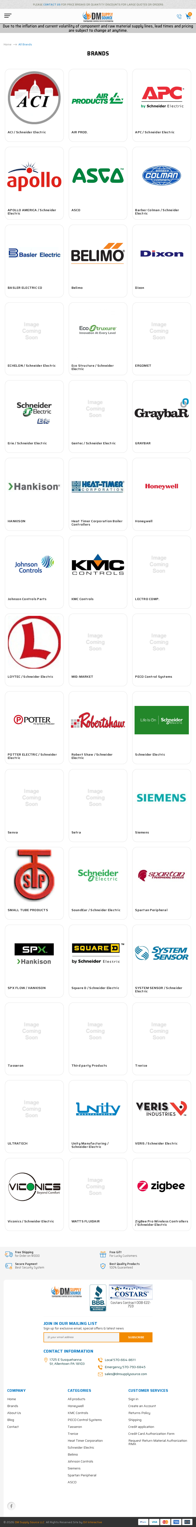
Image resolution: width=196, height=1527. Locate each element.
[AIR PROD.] (98, 97)
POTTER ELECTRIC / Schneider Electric (32, 756)
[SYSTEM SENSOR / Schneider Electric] (161, 953)
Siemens (142, 832)
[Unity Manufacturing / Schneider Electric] (98, 1109)
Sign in (133, 1399)
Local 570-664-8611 (120, 1359)
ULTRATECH (17, 1143)
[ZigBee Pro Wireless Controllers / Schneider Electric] (161, 1187)
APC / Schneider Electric (154, 132)
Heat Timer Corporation (85, 1440)
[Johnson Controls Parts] (34, 564)
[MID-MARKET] (98, 642)
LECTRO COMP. (147, 599)
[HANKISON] (34, 486)
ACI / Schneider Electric (27, 132)
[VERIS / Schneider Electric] (161, 1109)
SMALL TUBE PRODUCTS (28, 910)
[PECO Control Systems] (161, 642)
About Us (14, 1412)
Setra (76, 832)
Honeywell (143, 521)
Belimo (77, 287)
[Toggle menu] (6, 15)
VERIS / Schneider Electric (156, 1143)
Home (11, 1399)
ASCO (76, 210)
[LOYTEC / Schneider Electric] (34, 642)
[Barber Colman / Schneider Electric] (161, 175)
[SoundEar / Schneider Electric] (98, 875)
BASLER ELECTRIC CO (25, 287)
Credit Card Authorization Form (151, 1433)
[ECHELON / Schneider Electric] (34, 331)
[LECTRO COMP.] (161, 564)
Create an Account (142, 1406)
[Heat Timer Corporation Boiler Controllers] (98, 486)
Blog (10, 1419)
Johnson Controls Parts (27, 599)
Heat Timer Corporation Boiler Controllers (97, 522)
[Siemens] (161, 798)
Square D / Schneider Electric (95, 987)
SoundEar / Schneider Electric (95, 910)
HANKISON (16, 521)
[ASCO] (98, 175)
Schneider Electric (150, 754)
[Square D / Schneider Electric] (98, 953)
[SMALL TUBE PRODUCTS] (34, 875)
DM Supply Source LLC (29, 1522)
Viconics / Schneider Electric (31, 1221)
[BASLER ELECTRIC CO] (34, 253)
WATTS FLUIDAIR (85, 1221)
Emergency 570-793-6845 (125, 1366)
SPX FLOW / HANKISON (27, 987)
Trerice (141, 1065)
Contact (13, 1426)
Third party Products (89, 1065)
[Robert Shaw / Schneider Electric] (98, 720)
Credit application (141, 1426)
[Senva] (34, 798)
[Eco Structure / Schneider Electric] (98, 331)
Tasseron (15, 1065)
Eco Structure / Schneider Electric (92, 367)
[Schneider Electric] (161, 720)
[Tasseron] (34, 1031)
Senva (13, 832)
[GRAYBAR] (161, 409)
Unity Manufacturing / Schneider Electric (90, 1145)
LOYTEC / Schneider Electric (30, 676)
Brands (12, 1406)
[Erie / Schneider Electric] (34, 409)
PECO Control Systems (153, 676)
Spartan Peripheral (151, 910)
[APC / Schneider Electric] (161, 97)
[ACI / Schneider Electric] (34, 97)
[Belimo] (98, 253)
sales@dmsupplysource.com (125, 1373)
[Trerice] (161, 1031)
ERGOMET (143, 365)
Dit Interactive (92, 1522)
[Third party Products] (98, 1031)
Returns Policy (139, 1412)
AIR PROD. (79, 132)
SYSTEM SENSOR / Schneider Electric (158, 989)
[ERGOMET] (161, 331)
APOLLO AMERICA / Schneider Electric (32, 211)
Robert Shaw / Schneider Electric (92, 756)
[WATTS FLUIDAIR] (98, 1187)
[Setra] (98, 798)
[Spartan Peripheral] (161, 875)
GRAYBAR (143, 443)
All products (76, 1399)
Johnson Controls (80, 1461)
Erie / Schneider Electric (27, 443)
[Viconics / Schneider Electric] (34, 1187)
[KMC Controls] (98, 564)
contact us (51, 5)
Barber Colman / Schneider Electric (157, 211)
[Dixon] (161, 253)
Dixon (139, 287)
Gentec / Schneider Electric (93, 443)
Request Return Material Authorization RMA (157, 1442)
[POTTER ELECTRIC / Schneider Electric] (34, 720)
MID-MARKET (82, 676)
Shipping (135, 1419)
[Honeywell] (161, 486)
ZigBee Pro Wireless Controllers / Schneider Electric (161, 1223)
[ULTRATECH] (34, 1109)
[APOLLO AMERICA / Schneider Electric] (34, 175)
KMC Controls (82, 599)
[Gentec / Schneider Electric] (98, 409)
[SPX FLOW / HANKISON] (34, 953)
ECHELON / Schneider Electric (32, 365)
